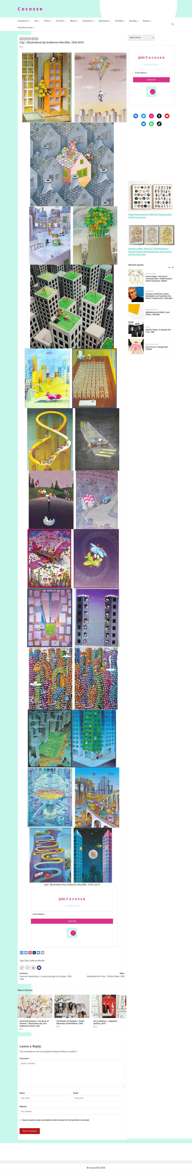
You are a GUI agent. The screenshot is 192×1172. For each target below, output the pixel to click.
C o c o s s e (30, 9)
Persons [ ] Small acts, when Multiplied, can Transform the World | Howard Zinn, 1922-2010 (159, 278)
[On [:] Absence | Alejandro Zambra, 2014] (108, 1006)
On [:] (97, 1015)
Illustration (25, 39)
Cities (35, 39)
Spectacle (104, 20)
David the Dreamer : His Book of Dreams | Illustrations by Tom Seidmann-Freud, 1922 (34, 1023)
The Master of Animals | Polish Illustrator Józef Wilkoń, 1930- (70, 1022)
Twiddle (119, 20)
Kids (161, 343)
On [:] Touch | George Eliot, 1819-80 (157, 331)
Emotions (87, 20)
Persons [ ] (150, 274)
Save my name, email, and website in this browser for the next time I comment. (56, 1120)
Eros (152, 327)
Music (73, 20)
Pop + (148, 310)
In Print (60, 20)
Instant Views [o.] (152, 343)
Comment (25, 1058)
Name (22, 1093)
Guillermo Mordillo (37, 961)
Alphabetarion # (152, 292)
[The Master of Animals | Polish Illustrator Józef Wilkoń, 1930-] (71, 1006)
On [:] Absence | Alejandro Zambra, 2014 (105, 1022)
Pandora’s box (25, 27)
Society (133, 20)
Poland (72, 1015)
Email (75, 1093)
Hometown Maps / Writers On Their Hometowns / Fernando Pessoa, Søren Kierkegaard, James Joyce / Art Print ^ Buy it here (150, 252)
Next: (105, 974)
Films (47, 20)
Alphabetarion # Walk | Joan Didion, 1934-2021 (158, 296)
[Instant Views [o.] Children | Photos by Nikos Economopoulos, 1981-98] (136, 346)
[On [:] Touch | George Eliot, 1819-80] (136, 329)
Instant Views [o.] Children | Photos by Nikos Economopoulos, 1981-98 (157, 348)
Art (36, 20)
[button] (172, 24)
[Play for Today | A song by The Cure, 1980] (136, 312)
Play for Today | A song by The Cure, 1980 (158, 313)
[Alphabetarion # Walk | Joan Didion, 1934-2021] (136, 294)
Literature (23, 20)
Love (156, 327)
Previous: (46, 976)
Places (146, 20)
